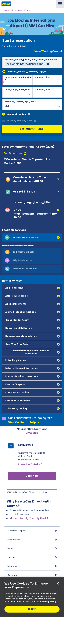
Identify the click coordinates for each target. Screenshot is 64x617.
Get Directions (13, 153)
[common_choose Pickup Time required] (47, 80)
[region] (32, 597)
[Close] (58, 583)
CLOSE (32, 609)
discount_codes (16, 114)
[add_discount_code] (3, 114)
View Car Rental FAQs (22, 422)
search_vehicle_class (20, 120)
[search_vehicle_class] (35, 121)
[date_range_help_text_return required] (17, 92)
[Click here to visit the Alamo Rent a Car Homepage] (5, 4)
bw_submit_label (32, 129)
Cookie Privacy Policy (45, 601)
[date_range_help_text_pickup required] (17, 80)
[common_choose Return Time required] (47, 92)
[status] (27, 64)
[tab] (32, 237)
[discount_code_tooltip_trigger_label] (29, 114)
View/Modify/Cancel (48, 51)
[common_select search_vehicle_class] (3, 120)
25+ (7, 106)
